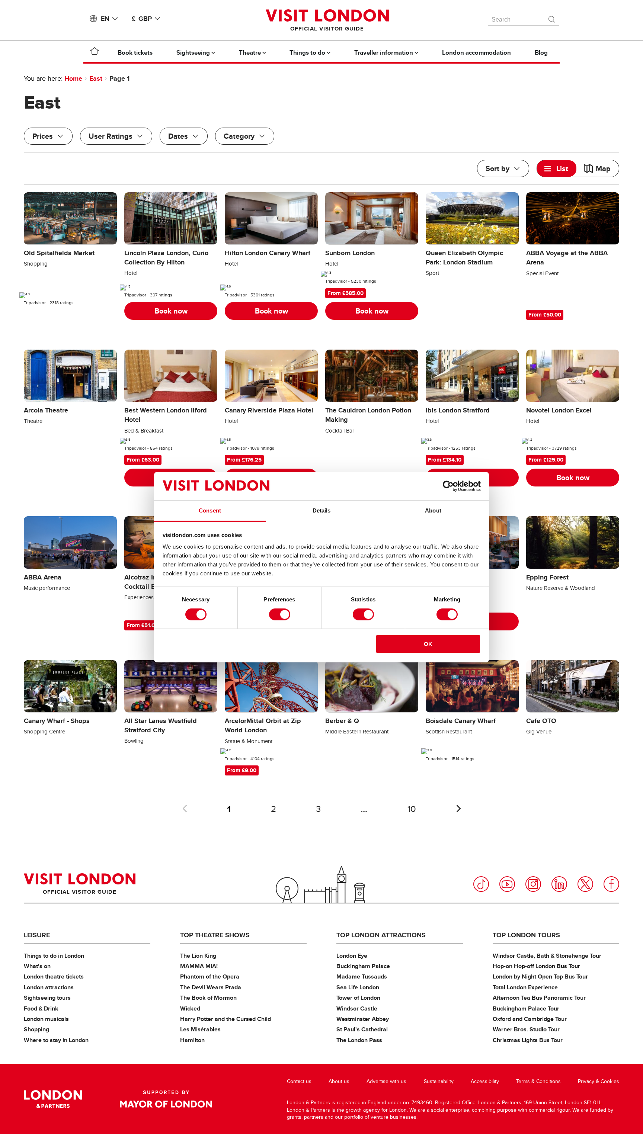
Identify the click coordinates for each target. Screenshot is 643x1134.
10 (411, 809)
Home (73, 78)
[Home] (94, 52)
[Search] (552, 17)
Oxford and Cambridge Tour (530, 1019)
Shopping (36, 1029)
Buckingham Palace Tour (526, 1008)
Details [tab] (322, 510)
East (95, 78)
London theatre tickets (54, 976)
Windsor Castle (356, 1008)
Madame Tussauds (361, 976)
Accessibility (485, 1081)
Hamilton (192, 1040)
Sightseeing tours (47, 997)
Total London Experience (525, 987)
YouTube (507, 884)
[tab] (556, 168)
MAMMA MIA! (199, 966)
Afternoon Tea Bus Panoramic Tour (539, 997)
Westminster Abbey (362, 1019)
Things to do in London (54, 955)
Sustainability (439, 1081)
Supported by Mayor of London (165, 1099)
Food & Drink (41, 1008)
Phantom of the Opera (209, 976)
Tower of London (358, 997)
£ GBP (142, 18)
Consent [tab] (210, 510)
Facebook (611, 884)
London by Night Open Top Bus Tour (540, 976)
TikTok (481, 884)
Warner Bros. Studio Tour (526, 1029)
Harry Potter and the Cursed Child (225, 1019)
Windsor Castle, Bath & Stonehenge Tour (547, 955)
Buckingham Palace (363, 966)
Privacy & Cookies (598, 1081)
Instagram (533, 884)
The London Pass (359, 1040)
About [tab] (433, 510)
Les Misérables (200, 1029)
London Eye (351, 955)
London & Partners (53, 1099)
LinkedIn (559, 884)
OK (428, 644)
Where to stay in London (56, 1040)
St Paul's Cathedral (362, 1029)
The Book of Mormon (208, 997)
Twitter (585, 884)
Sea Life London (357, 987)
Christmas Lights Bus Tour (528, 1040)
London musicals (46, 1019)
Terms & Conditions (538, 1081)
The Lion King (198, 955)
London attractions (49, 987)
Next (458, 808)
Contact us (299, 1081)
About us (339, 1081)
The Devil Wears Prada (210, 987)
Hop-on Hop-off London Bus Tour (536, 966)
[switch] (279, 614)
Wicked (190, 1008)
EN (105, 18)
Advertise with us (386, 1081)
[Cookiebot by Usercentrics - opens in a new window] (448, 486)
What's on (37, 966)
